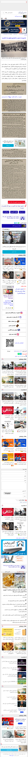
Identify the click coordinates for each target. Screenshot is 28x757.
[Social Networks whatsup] (18, 223)
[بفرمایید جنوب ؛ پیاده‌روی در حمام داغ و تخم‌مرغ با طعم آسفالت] (8, 291)
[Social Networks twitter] (17, 223)
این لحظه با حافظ (12, 321)
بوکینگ (21, 502)
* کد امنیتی (24, 491)
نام (25, 471)
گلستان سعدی (12, 326)
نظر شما (24, 469)
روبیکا (10, 97)
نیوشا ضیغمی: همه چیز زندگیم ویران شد (16, 600)
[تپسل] (3, 229)
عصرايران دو (25, 34)
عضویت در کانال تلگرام (17, 97)
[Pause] (4, 243)
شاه (20, 356)
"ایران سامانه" (11, 755)
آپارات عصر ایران (12, 334)
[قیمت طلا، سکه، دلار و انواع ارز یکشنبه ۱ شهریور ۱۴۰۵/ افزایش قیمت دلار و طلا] (14, 580)
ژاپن (18, 356)
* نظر (25, 480)
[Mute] (6, 243)
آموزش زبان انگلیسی (12, 330)
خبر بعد (21, 212)
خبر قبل (7, 212)
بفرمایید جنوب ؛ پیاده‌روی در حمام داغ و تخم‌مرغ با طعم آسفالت (8, 297)
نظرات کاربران (14, 212)
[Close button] (27, 744)
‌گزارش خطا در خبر (24, 354)
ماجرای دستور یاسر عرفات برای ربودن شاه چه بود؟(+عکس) (20, 291)
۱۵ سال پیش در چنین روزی (13, 317)
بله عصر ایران (4, 97)
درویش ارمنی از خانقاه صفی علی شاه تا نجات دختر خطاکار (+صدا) (11, 217)
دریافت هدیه (9, 750)
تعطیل (16, 356)
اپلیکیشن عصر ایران (19, 343)
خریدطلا (8, 145)
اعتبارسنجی (25, 502)
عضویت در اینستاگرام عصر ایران (13, 313)
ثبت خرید (14, 252)
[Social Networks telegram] (15, 223)
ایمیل (25, 476)
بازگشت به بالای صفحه (20, 538)
